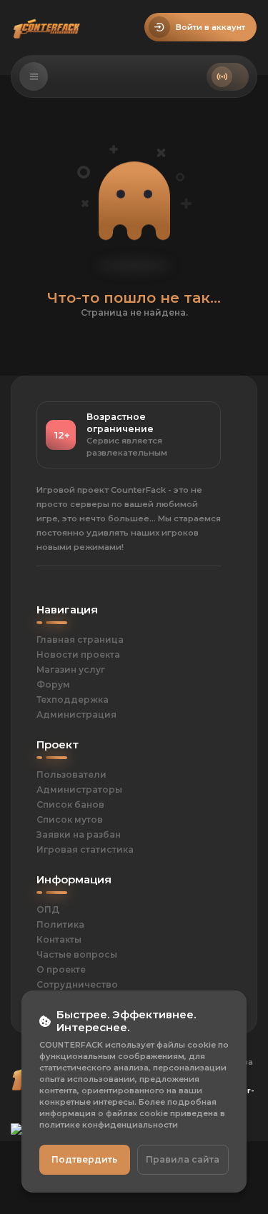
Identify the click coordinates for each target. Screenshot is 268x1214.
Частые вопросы (76, 954)
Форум (53, 684)
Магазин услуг (70, 669)
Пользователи (71, 774)
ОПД (47, 909)
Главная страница (80, 639)
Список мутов (69, 819)
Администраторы (79, 789)
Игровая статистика (85, 849)
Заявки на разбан (78, 834)
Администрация (76, 714)
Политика (60, 924)
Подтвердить (84, 1159)
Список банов (70, 804)
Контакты (58, 939)
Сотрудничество (77, 984)
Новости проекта (78, 654)
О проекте (61, 969)
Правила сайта (182, 1159)
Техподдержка (72, 699)
